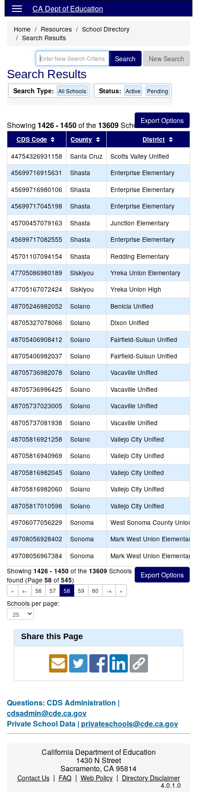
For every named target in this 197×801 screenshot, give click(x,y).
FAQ (65, 777)
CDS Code (31, 139)
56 (38, 590)
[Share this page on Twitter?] (79, 662)
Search (125, 58)
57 (52, 590)
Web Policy (97, 777)
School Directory (106, 28)
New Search (166, 58)
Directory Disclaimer (151, 777)
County (81, 139)
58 (67, 590)
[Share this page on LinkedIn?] (119, 662)
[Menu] (17, 8)
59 (81, 590)
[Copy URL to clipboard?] (139, 662)
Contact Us (33, 777)
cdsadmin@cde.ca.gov (47, 713)
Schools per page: (33, 603)
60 (95, 590)
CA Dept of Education (68, 8)
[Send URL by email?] (59, 662)
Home (22, 28)
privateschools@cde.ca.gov (129, 723)
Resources (56, 28)
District (153, 139)
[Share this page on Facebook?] (99, 662)
